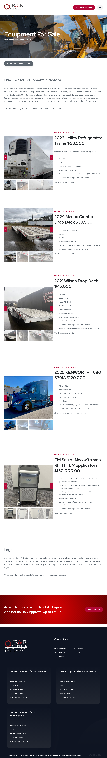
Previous (5, 157)
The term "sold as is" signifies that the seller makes (46, 558)
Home (9, 63)
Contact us (9, 98)
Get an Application (84, 7)
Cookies (79, 648)
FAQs (78, 652)
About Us (61, 652)
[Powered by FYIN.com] (95, 756)
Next (51, 157)
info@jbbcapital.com (67, 101)
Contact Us (61, 648)
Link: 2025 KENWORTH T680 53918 (70, 413)
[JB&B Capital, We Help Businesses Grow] (13, 7)
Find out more (94, 609)
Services (60, 656)
